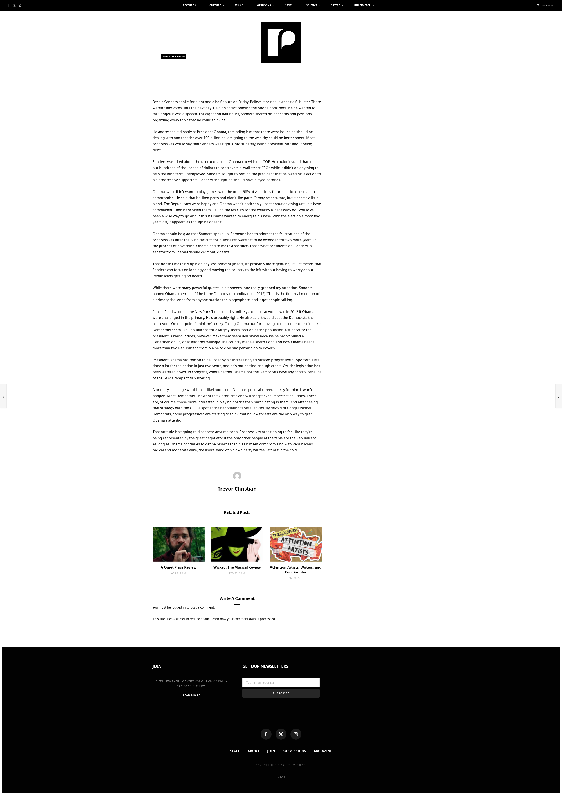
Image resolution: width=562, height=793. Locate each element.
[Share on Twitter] (131, 127)
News (288, 5)
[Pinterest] (131, 137)
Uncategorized (174, 56)
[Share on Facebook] (131, 116)
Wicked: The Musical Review (237, 567)
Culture (215, 5)
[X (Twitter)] (281, 734)
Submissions (294, 751)
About (253, 751)
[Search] (538, 5)
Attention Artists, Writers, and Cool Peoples (295, 570)
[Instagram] (295, 734)
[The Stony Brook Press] (281, 42)
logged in (179, 607)
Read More (191, 695)
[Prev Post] (3, 396)
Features (189, 5)
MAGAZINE (323, 751)
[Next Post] (558, 396)
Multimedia (362, 5)
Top (282, 777)
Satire (335, 5)
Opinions (264, 5)
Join (271, 751)
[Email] (131, 148)
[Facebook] (266, 734)
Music (239, 5)
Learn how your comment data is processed (243, 619)
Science (311, 5)
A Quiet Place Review (178, 567)
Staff (235, 751)
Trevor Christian (179, 78)
